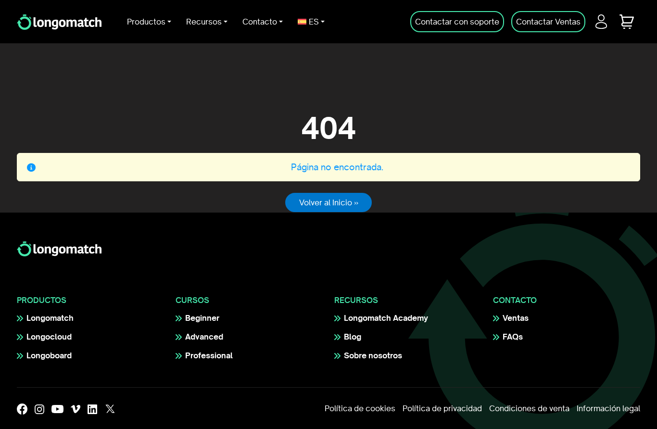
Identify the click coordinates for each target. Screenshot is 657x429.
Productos (146, 21)
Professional (209, 355)
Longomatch (50, 318)
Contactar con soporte (457, 21)
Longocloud (49, 336)
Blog (352, 336)
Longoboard (49, 355)
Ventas (516, 318)
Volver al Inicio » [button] (328, 202)
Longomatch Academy (386, 318)
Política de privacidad (442, 408)
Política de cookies (360, 408)
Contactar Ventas (548, 21)
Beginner (202, 318)
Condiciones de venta (529, 408)
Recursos (204, 21)
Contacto (259, 21)
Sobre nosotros (373, 355)
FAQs (513, 336)
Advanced (204, 336)
